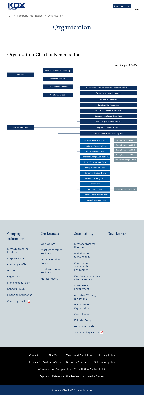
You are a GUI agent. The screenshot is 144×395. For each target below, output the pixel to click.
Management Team (18, 282)
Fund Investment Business (51, 270)
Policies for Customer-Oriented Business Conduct (58, 362)
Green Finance (82, 314)
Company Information (30, 15)
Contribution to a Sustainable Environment (84, 266)
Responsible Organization (82, 306)
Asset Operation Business (50, 261)
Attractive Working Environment (85, 296)
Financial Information (19, 295)
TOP (9, 15)
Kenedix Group (16, 289)
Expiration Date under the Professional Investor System (72, 376)
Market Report (49, 278)
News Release (117, 234)
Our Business (50, 234)
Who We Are (48, 244)
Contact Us (121, 6)
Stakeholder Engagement (81, 287)
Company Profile (16, 264)
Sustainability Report (86, 332)
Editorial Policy (82, 320)
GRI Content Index (85, 326)
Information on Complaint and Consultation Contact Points (72, 369)
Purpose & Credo (17, 258)
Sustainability (83, 234)
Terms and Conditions (79, 355)
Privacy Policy (107, 355)
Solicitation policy (104, 362)
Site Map (54, 355)
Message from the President (17, 250)
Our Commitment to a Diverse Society (87, 277)
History (11, 270)
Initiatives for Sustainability (82, 255)
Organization (14, 276)
